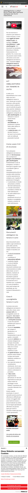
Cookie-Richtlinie (5, 474)
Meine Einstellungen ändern (8, 479)
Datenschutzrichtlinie (15, 474)
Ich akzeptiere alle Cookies (14, 485)
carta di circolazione (14, 253)
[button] (6, 6)
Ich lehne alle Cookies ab (14, 488)
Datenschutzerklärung (6, 481)
